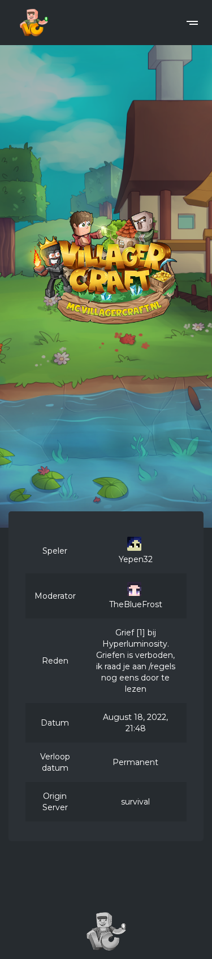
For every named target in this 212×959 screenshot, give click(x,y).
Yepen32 (136, 559)
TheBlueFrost (135, 604)
